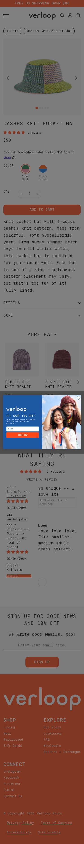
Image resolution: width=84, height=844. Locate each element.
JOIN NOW (22, 435)
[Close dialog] (78, 398)
